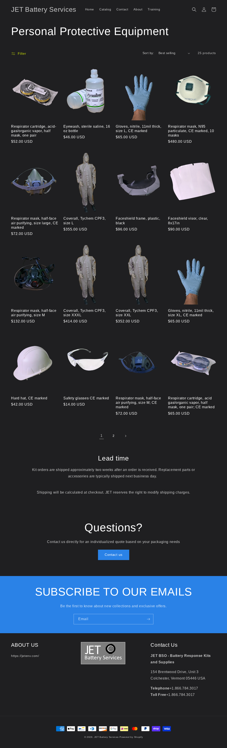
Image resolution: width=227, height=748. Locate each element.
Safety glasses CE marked (86, 398)
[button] (194, 9)
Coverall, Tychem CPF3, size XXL (137, 313)
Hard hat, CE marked (29, 398)
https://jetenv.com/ (25, 656)
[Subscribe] (148, 619)
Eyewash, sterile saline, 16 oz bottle (86, 128)
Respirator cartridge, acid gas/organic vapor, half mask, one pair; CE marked (191, 402)
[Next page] (125, 436)
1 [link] (101, 435)
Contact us (114, 555)
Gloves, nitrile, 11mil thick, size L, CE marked (138, 128)
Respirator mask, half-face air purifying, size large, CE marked (34, 222)
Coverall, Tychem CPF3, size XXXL (84, 313)
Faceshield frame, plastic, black (138, 220)
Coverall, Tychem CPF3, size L (84, 220)
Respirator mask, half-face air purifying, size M (34, 313)
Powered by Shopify (131, 737)
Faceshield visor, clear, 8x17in (188, 220)
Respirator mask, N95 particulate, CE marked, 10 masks (191, 130)
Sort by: (148, 53)
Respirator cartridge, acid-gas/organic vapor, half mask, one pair (33, 130)
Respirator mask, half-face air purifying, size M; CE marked (138, 402)
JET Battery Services (106, 737)
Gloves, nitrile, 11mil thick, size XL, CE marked (191, 313)
